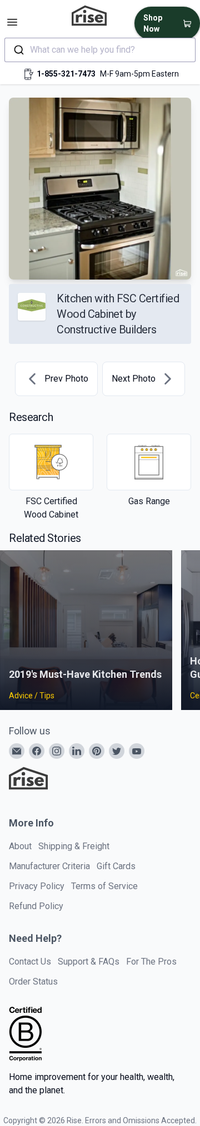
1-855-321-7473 (66, 73)
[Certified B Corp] (25, 1034)
